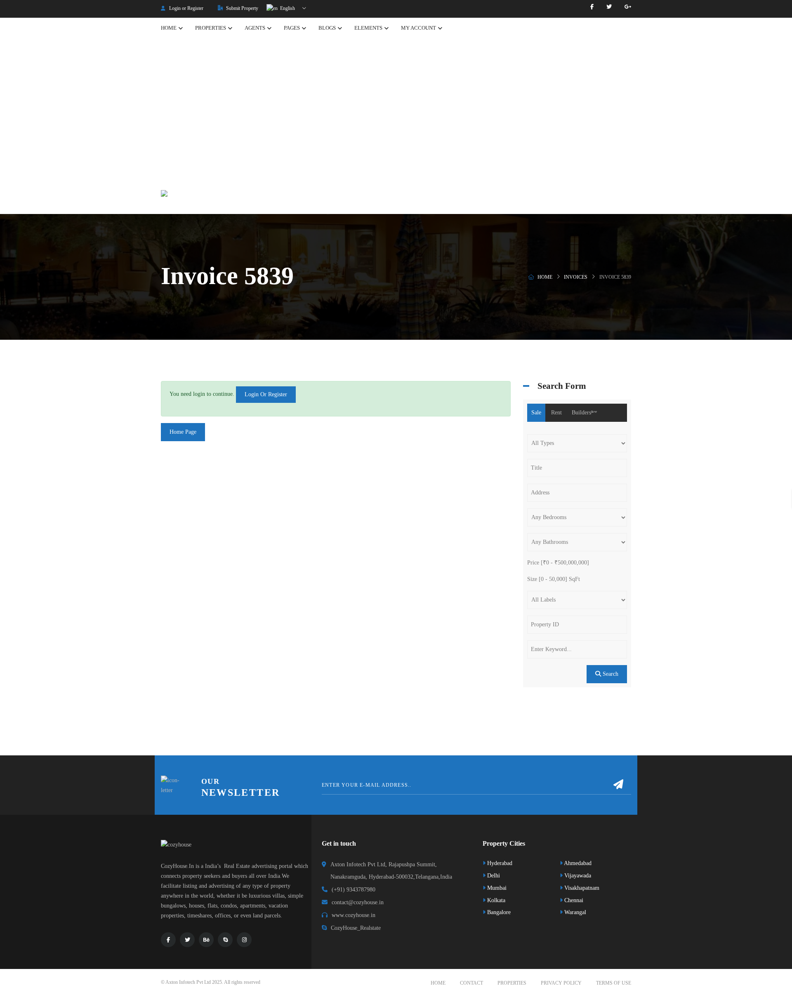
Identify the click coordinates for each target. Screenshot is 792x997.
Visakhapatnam (581, 888)
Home (544, 277)
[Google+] (628, 6)
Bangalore (498, 912)
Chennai (573, 900)
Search (609, 674)
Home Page (183, 432)
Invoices (575, 277)
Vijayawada (577, 875)
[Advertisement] (396, 111)
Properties (511, 983)
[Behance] (206, 939)
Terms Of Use (613, 983)
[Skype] (225, 939)
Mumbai (496, 888)
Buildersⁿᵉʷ (584, 412)
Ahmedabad (577, 863)
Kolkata (495, 900)
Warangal (574, 912)
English (287, 8)
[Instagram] (244, 939)
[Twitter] (609, 6)
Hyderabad (499, 863)
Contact (471, 983)
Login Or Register (266, 394)
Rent (556, 412)
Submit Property (241, 8)
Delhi (493, 875)
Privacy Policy (561, 983)
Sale (536, 412)
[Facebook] (592, 6)
